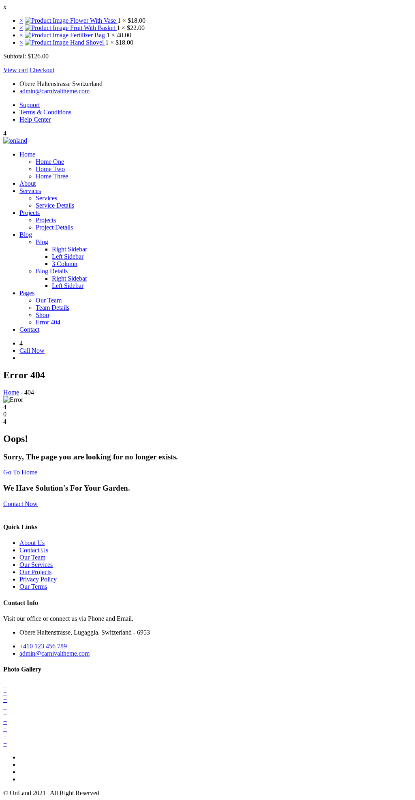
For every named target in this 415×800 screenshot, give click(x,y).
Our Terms (33, 586)
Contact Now (20, 503)
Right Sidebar (69, 249)
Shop (42, 314)
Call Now (32, 350)
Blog (25, 234)
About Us (32, 542)
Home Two (50, 168)
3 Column (64, 263)
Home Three (52, 176)
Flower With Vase (93, 20)
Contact (29, 329)
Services (30, 190)
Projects (29, 212)
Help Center (35, 119)
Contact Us (33, 550)
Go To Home (20, 472)
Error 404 (48, 322)
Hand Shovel (86, 42)
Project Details (54, 227)
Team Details (52, 307)
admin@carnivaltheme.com (54, 91)
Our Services (36, 564)
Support (29, 104)
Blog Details (52, 271)
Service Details (55, 205)
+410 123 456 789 (43, 646)
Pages (26, 293)
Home (27, 154)
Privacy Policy (38, 579)
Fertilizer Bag (87, 35)
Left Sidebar (67, 256)
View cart (15, 69)
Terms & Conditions (45, 112)
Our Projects (35, 571)
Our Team (49, 300)
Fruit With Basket (92, 27)
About (27, 183)
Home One (50, 161)
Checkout (42, 69)
